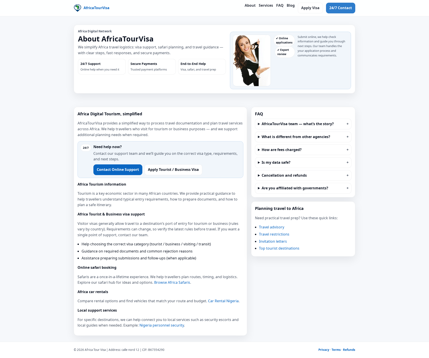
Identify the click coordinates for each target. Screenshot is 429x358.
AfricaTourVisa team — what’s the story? (298, 123)
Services (266, 5)
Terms (336, 350)
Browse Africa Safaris (172, 282)
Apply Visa (310, 7)
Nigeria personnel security (161, 325)
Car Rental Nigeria (223, 300)
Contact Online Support (118, 169)
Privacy (323, 350)
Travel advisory (271, 227)
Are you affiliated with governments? (295, 188)
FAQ (280, 5)
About (250, 5)
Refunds (349, 350)
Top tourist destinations (279, 248)
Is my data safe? (276, 162)
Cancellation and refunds (284, 175)
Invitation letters (273, 241)
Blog (291, 5)
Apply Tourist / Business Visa (173, 169)
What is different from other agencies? (296, 136)
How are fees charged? (282, 149)
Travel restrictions (274, 234)
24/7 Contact (340, 7)
